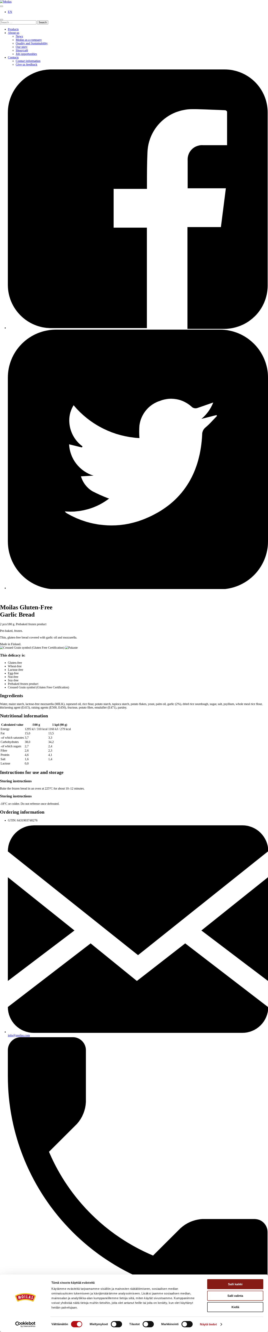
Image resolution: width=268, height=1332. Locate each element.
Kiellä (235, 1307)
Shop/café (22, 50)
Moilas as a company (29, 39)
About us (13, 32)
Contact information (28, 61)
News (19, 36)
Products (13, 29)
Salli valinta (235, 1295)
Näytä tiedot (208, 1324)
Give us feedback (26, 64)
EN (10, 11)
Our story (21, 47)
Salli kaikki (235, 1284)
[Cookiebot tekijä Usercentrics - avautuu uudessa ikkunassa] (25, 1324)
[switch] (116, 1324)
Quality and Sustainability (32, 43)
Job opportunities (26, 54)
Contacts (13, 57)
